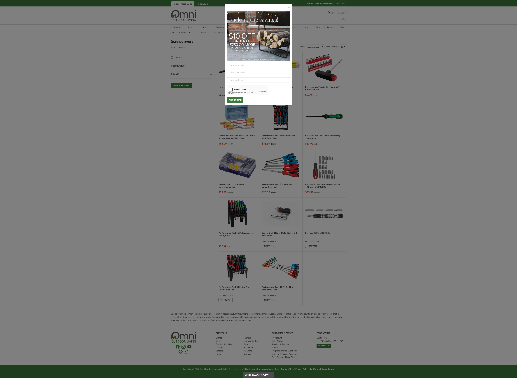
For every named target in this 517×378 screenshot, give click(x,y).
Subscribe (235, 100)
